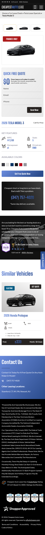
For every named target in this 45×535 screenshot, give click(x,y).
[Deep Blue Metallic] (12, 164)
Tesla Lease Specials (32, 13)
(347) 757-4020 (35, 7)
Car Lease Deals (15, 13)
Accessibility (24, 524)
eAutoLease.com (33, 520)
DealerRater (32, 482)
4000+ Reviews (23, 2)
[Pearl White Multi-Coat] (7, 164)
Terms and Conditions (10, 524)
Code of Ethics (7, 527)
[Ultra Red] (20, 164)
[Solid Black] (16, 164)
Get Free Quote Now (22, 173)
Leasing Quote (43, 260)
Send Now (34, 110)
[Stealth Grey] (3, 164)
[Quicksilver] (25, 164)
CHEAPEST (13, 7)
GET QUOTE (35, 286)
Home (4, 13)
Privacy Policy (36, 524)
